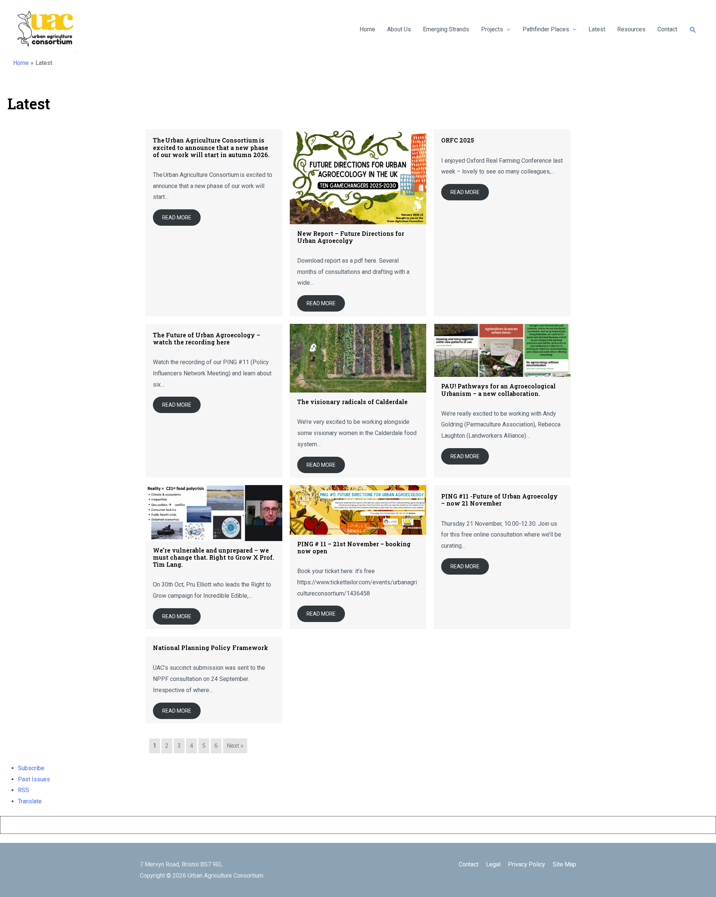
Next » (235, 745)
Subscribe (31, 768)
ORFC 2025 (457, 140)
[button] (693, 30)
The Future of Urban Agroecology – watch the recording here (206, 338)
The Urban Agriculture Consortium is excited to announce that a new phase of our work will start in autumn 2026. (212, 147)
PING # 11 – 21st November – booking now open (354, 547)
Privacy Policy (526, 864)
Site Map (564, 864)
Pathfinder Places (545, 29)
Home (367, 29)
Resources (631, 29)
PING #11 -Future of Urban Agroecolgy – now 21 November (499, 499)
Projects (492, 29)
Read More (176, 218)
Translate (30, 801)
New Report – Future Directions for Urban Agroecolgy (350, 236)
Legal (493, 864)
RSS (23, 790)
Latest (596, 29)
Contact (667, 29)
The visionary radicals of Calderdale (352, 402)
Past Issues (34, 779)
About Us (399, 29)
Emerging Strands (446, 29)
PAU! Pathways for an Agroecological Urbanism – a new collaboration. (498, 389)
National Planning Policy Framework (210, 647)
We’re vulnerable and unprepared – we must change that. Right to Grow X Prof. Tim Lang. (213, 557)
